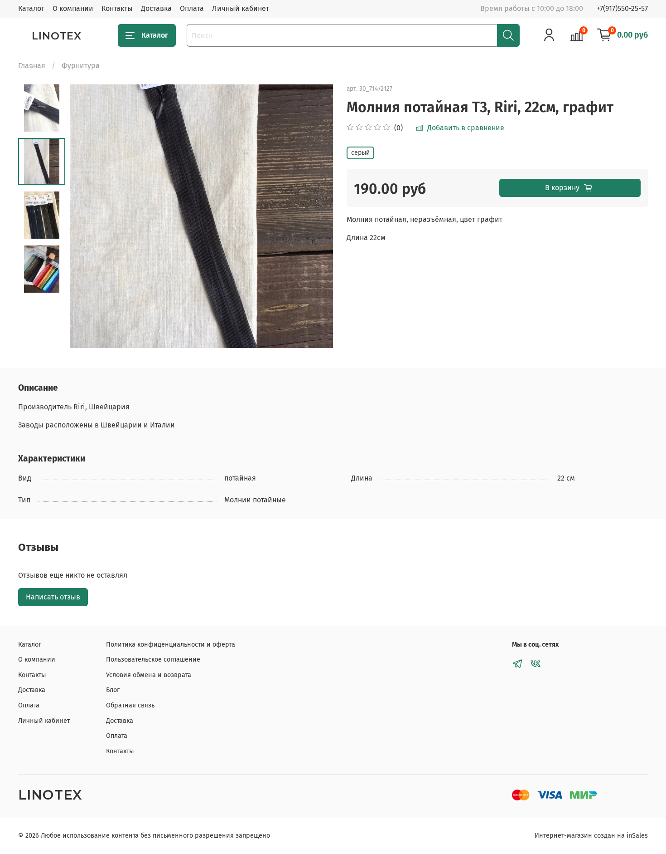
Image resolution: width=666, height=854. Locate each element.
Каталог (31, 8)
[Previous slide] (88, 216)
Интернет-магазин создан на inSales (591, 835)
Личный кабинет (240, 8)
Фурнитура (81, 65)
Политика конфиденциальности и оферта (170, 644)
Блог (113, 690)
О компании (73, 8)
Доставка (156, 8)
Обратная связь (130, 705)
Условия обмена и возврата (148, 675)
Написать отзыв (53, 597)
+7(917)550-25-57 (622, 8)
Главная (31, 65)
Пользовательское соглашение (153, 659)
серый (360, 153)
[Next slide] (315, 216)
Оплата (192, 8)
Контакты (117, 8)
